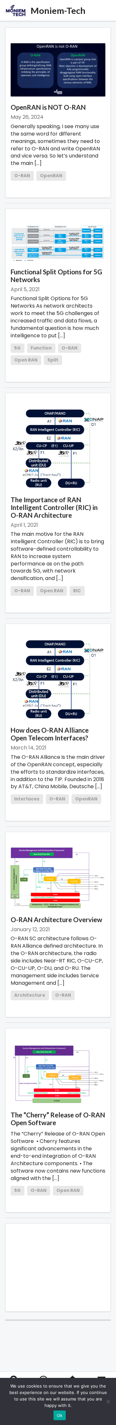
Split (52, 360)
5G (17, 348)
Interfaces (26, 799)
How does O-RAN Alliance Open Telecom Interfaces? (50, 734)
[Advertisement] (58, 1267)
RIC (77, 591)
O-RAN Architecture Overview (56, 919)
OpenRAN (51, 176)
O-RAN (22, 176)
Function (41, 348)
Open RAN (25, 360)
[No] (108, 1401)
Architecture (29, 995)
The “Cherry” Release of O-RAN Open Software (58, 1118)
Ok (60, 1415)
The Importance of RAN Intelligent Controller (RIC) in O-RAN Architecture (54, 507)
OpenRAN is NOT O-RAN (48, 107)
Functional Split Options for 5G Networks (56, 275)
